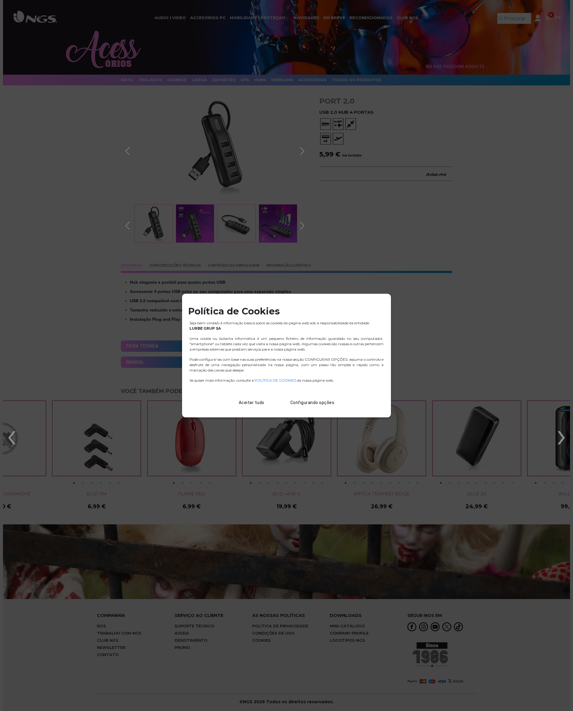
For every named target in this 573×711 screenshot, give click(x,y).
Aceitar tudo (251, 402)
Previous (128, 150)
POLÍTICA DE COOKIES (275, 380)
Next (303, 150)
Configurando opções (312, 402)
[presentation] (11, 435)
